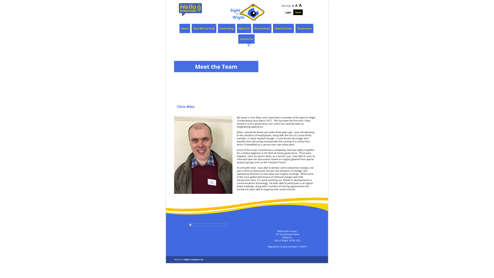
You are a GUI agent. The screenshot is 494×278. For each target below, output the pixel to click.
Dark (299, 12)
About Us (244, 28)
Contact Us (246, 39)
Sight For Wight (188, 111)
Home (184, 28)
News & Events (283, 28)
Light (289, 12)
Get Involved (262, 28)
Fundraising (227, 28)
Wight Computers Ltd (193, 259)
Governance (304, 28)
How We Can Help (204, 28)
